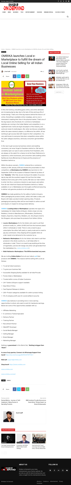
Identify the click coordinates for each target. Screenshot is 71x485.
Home (3, 49)
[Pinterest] (23, 76)
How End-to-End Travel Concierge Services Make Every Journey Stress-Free (38, 447)
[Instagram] (61, 1)
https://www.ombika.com (17, 364)
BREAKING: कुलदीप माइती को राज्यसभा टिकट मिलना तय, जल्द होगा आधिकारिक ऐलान (62, 79)
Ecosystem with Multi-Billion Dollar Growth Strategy (22, 447)
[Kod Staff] (2, 71)
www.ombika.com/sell (8, 374)
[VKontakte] (67, 470)
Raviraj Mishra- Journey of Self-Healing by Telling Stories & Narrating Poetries (11, 402)
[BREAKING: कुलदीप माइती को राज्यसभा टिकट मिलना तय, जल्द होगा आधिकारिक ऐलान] (52, 79)
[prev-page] (2, 453)
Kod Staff (7, 71)
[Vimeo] (66, 1)
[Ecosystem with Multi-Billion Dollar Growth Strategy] (24, 438)
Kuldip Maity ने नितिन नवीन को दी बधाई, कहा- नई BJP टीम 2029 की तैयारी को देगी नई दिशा (62, 86)
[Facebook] (58, 1)
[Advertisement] (35, 32)
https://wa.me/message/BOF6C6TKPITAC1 (19, 355)
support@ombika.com (14, 360)
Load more (58, 92)
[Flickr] (58, 470)
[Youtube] (69, 1)
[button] (67, 16)
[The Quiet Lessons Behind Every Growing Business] (8, 438)
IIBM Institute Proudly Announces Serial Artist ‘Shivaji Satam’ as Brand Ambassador (36, 402)
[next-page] (5, 453)
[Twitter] (63, 1)
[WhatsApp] (27, 76)
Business (8, 49)
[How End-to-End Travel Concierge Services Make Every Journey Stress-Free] (39, 438)
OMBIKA (9, 380)
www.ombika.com (23, 248)
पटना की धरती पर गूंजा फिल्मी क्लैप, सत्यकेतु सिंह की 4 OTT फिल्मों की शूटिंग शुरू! (62, 72)
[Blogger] (50, 470)
